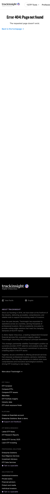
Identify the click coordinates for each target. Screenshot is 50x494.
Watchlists (6, 396)
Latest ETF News (8, 432)
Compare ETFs (7, 389)
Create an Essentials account (13, 415)
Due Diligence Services (10, 456)
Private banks (7, 479)
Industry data (7, 402)
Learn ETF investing (9, 443)
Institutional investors (10, 475)
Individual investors (9, 488)
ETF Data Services (9, 462)
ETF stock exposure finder (12, 405)
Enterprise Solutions (9, 453)
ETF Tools (32, 5)
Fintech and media (9, 485)
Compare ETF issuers (10, 392)
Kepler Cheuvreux (15, 335)
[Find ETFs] (26, 5)
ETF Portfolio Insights (10, 399)
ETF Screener (7, 386)
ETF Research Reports (10, 435)
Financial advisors (8, 482)
